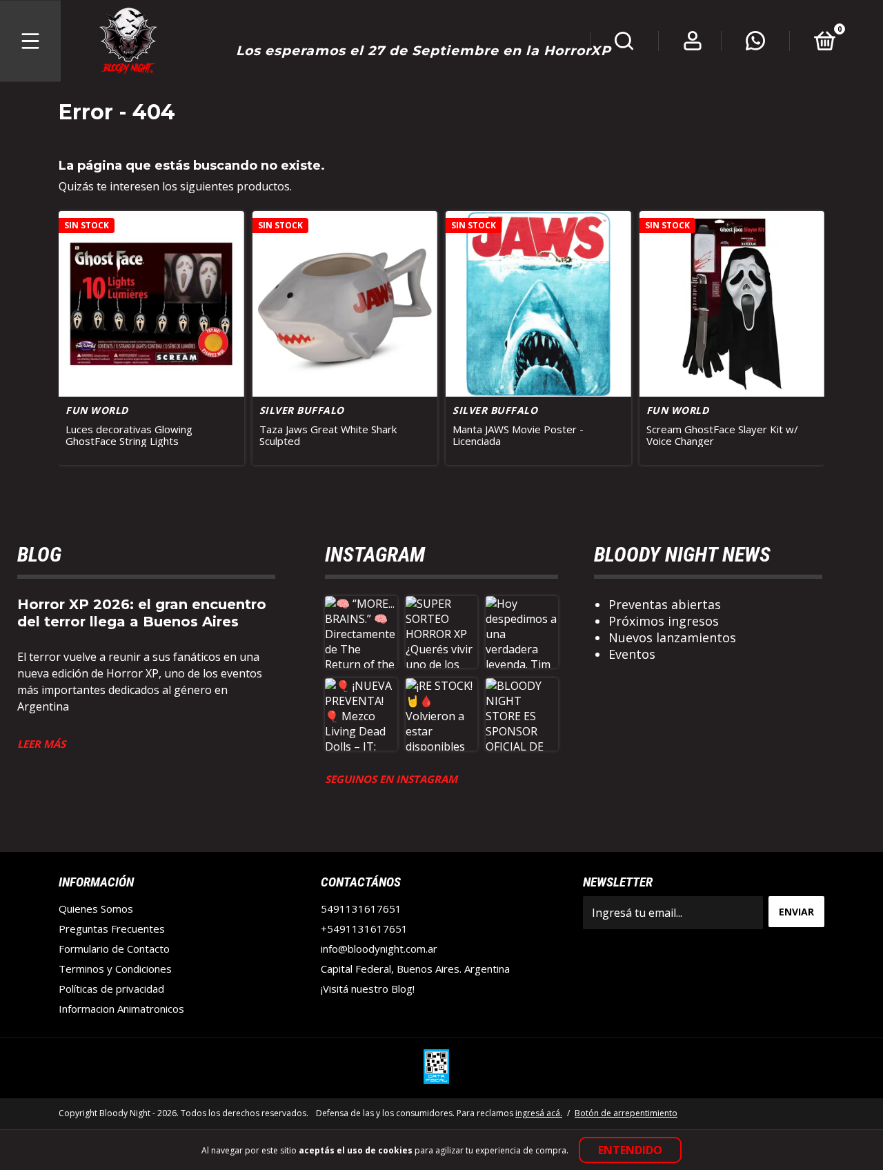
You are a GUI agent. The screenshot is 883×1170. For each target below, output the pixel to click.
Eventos (631, 654)
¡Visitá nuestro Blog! (368, 988)
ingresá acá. (538, 1113)
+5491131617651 (364, 928)
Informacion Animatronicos (121, 1008)
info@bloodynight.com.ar (379, 948)
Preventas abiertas (664, 604)
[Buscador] (624, 43)
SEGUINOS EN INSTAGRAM (391, 779)
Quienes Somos (96, 908)
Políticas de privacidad (111, 988)
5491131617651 (361, 908)
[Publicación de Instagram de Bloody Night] (361, 632)
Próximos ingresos (663, 621)
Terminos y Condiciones (115, 968)
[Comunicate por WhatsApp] (755, 43)
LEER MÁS (41, 744)
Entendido (630, 1150)
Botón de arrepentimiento (626, 1113)
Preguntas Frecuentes (112, 928)
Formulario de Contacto (114, 948)
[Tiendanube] (781, 1114)
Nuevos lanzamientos (672, 637)
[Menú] (30, 41)
